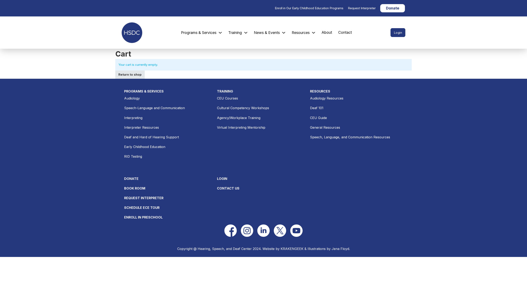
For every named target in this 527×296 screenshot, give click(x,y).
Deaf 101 (316, 108)
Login (398, 33)
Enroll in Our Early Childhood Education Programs (309, 8)
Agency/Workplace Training (238, 118)
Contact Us (228, 188)
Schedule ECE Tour (142, 208)
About (327, 32)
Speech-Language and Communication (154, 108)
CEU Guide (318, 118)
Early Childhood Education (144, 147)
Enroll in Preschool (143, 217)
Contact (345, 32)
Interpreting (133, 118)
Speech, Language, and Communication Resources (350, 137)
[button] (230, 230)
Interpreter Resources (141, 127)
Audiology (132, 98)
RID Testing (133, 156)
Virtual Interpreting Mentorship (241, 127)
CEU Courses (227, 98)
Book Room (134, 188)
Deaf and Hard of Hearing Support (151, 137)
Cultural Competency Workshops (243, 108)
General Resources (325, 127)
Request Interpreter (362, 8)
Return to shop (130, 74)
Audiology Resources (326, 98)
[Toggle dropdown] (220, 33)
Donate (392, 8)
